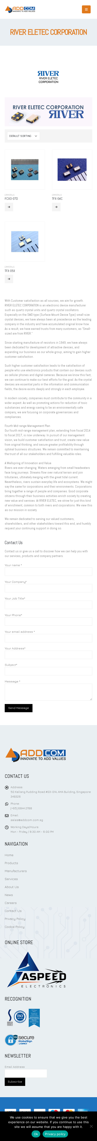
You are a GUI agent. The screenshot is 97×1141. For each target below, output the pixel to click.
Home (9, 855)
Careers (11, 903)
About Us (12, 887)
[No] (91, 1126)
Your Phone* (13, 615)
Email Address (15, 1067)
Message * (12, 681)
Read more (9, 207)
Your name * (13, 565)
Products (11, 863)
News (9, 895)
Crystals (9, 195)
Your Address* (15, 648)
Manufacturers (16, 871)
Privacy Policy (15, 919)
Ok (36, 1134)
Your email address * (20, 631)
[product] (25, 169)
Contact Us (13, 911)
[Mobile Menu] (86, 9)
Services (11, 879)
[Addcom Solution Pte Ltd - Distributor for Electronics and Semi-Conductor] (20, 9)
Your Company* (16, 582)
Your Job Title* (15, 598)
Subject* (11, 665)
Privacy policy (55, 1134)
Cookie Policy (14, 927)
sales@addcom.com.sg (27, 820)
